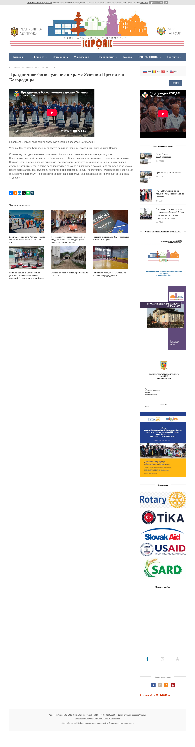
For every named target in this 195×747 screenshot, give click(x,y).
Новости (16, 67)
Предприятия (106, 57)
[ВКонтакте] (11, 193)
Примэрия (59, 57)
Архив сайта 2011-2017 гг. (155, 695)
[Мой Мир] (19, 193)
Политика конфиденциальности (89, 718)
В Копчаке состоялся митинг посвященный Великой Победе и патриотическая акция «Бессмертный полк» (170, 213)
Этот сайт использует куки (39, 2)
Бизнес (127, 57)
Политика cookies (112, 718)
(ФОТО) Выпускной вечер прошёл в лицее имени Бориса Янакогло (170, 193)
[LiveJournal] (32, 193)
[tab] (147, 659)
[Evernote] (28, 193)
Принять (154, 3)
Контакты (173, 57)
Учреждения (81, 57)
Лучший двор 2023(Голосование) (164, 155)
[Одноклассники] (15, 193)
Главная (18, 57)
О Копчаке (38, 57)
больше (144, 2)
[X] (24, 193)
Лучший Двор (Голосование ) (169, 172)
